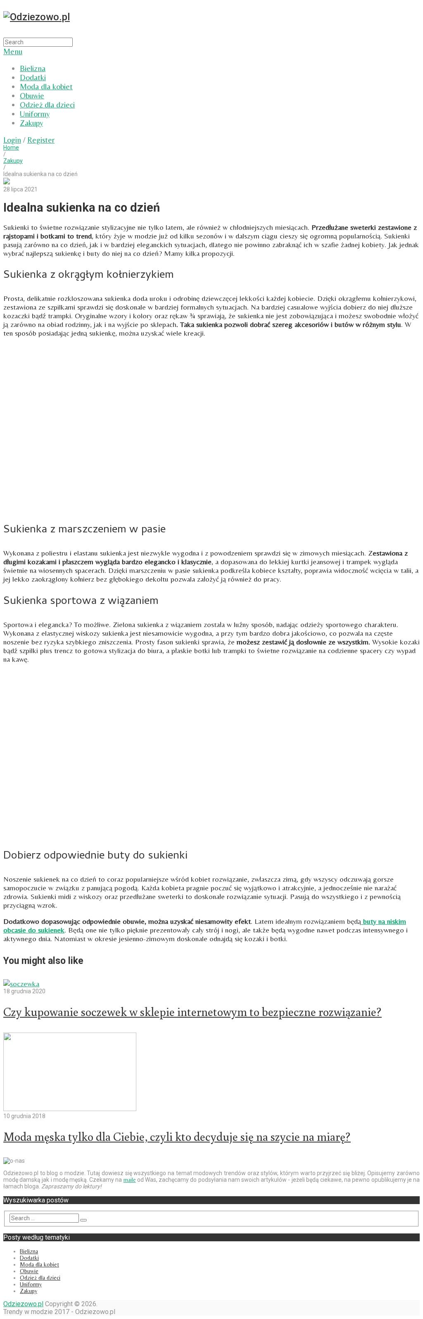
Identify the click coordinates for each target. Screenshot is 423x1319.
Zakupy (31, 122)
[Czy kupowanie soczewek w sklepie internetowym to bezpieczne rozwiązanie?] (211, 983)
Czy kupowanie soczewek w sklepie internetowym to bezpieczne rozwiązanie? (192, 1011)
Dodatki (33, 77)
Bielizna (32, 68)
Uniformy (35, 113)
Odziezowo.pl (23, 1304)
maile (130, 1179)
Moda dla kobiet (46, 86)
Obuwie (32, 95)
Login (12, 139)
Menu (12, 51)
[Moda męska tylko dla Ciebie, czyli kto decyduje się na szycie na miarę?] (211, 1073)
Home (11, 147)
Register (41, 139)
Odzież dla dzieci (47, 104)
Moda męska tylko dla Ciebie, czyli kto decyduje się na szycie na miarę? (177, 1136)
